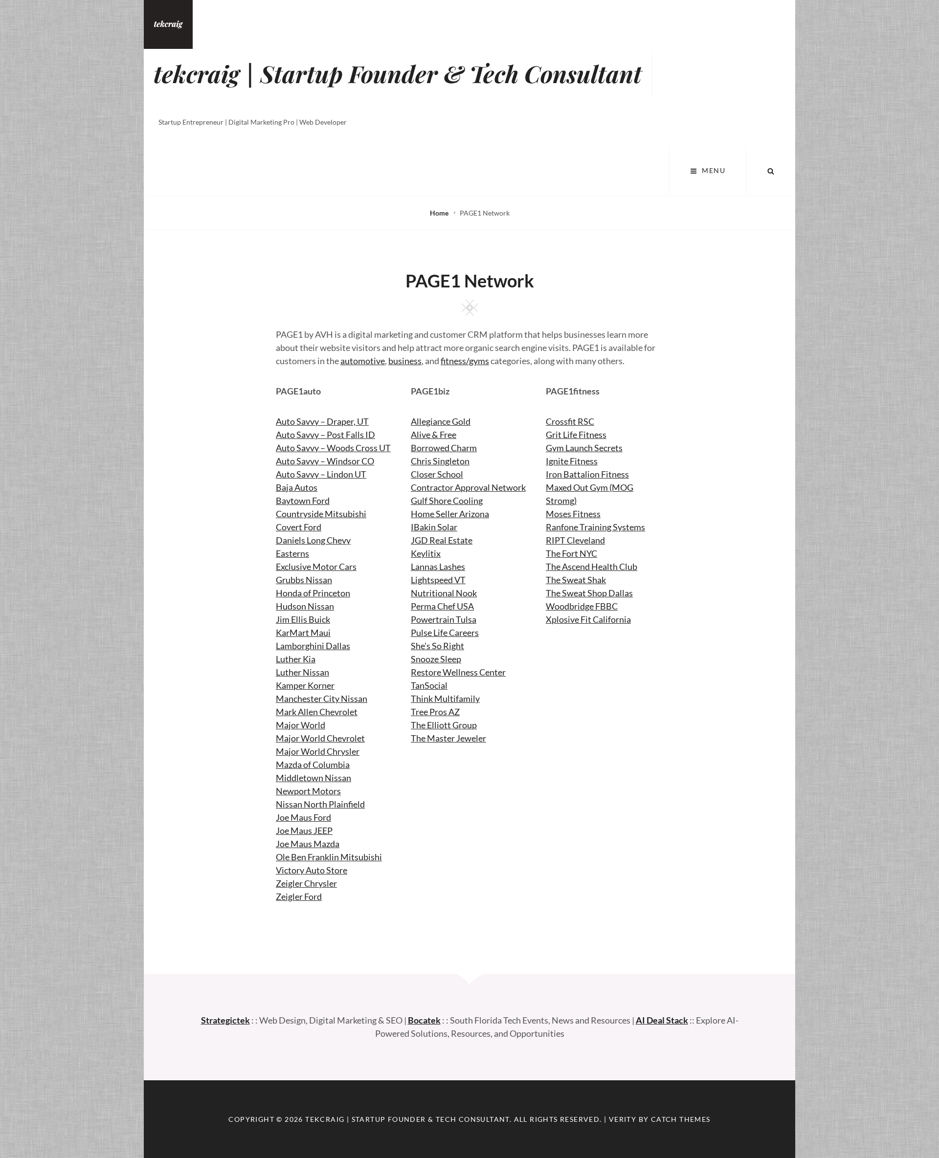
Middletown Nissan (313, 777)
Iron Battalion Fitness (587, 474)
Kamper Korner (305, 685)
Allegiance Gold (440, 421)
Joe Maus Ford (303, 817)
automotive (362, 360)
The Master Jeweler (448, 738)
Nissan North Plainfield (320, 804)
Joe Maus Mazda (307, 843)
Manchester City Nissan (321, 698)
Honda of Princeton (313, 593)
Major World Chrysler (317, 751)
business (405, 360)
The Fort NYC (571, 553)
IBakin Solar (434, 527)
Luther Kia (295, 659)
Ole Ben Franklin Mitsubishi (329, 857)
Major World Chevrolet (320, 738)
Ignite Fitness (572, 461)
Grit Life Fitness (576, 434)
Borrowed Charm (444, 447)
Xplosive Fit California (588, 619)
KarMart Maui (303, 632)
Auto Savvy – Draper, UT (322, 421)
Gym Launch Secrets (584, 447)
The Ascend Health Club (591, 566)
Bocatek (424, 1020)
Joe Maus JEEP (304, 830)
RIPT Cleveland (575, 540)
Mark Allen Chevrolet (317, 711)
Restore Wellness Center (458, 672)
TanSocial (429, 685)
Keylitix (426, 553)
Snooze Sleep (436, 659)
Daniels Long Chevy (313, 540)
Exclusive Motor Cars (316, 566)
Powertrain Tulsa (443, 619)
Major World (300, 725)
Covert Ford (298, 527)
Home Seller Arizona (450, 513)
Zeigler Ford (299, 896)
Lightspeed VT (438, 579)
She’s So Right (437, 645)
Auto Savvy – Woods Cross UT (333, 447)
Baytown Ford (303, 500)
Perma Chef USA (442, 606)
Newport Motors (308, 791)
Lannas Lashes (438, 566)
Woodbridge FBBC (582, 606)
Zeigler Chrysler (306, 883)
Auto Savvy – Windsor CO (325, 461)
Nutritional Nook (444, 593)
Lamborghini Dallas (313, 645)
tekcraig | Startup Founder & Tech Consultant (398, 73)
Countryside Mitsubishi (321, 513)
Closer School (437, 474)
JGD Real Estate (441, 540)
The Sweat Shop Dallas (589, 593)
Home (440, 213)
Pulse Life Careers (445, 632)
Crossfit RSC (570, 421)
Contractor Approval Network (468, 487)
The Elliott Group (444, 725)
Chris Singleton (440, 461)
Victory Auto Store (311, 870)
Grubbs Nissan (304, 579)
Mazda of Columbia (313, 764)
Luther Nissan (302, 672)
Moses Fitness (573, 513)
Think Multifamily (445, 698)
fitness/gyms (465, 360)
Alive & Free (433, 434)
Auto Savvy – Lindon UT (321, 474)
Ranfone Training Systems (595, 527)
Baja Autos (296, 487)
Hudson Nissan (305, 606)
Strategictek (225, 1020)
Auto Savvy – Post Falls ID (325, 434)
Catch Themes (681, 1119)
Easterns (292, 553)
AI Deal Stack (662, 1020)
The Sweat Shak (576, 579)
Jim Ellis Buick (303, 619)
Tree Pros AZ (435, 711)
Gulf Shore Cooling (447, 500)
